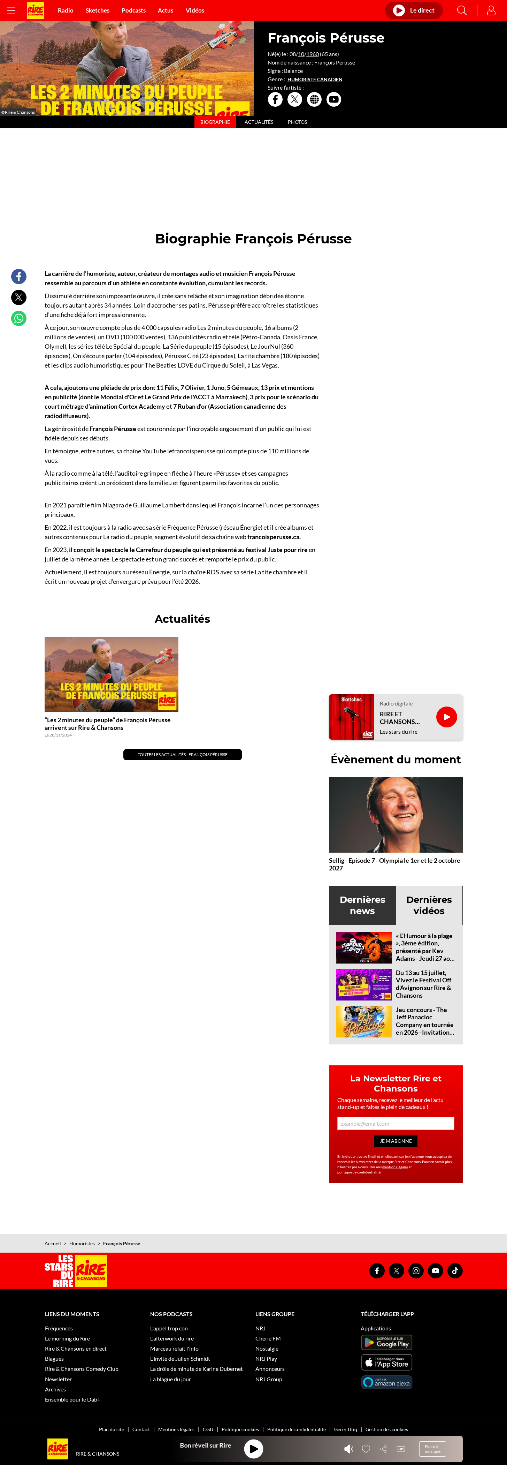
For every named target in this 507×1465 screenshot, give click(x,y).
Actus (165, 10)
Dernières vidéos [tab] (429, 905)
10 (301, 54)
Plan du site (111, 1429)
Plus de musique (432, 1449)
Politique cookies (240, 1429)
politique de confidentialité (359, 1172)
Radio (66, 10)
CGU (208, 1429)
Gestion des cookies (387, 1429)
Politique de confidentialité (296, 1429)
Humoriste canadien (315, 79)
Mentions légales (176, 1429)
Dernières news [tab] (362, 905)
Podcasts (134, 10)
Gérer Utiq (345, 1429)
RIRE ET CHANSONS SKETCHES (397, 717)
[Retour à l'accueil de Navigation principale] (35, 10)
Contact (141, 1429)
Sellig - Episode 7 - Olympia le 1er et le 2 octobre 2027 (394, 864)
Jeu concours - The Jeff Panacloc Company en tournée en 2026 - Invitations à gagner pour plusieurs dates (425, 1028)
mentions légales (395, 1167)
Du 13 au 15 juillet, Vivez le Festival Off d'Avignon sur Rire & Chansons (423, 984)
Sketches (97, 10)
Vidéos (195, 10)
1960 (312, 54)
